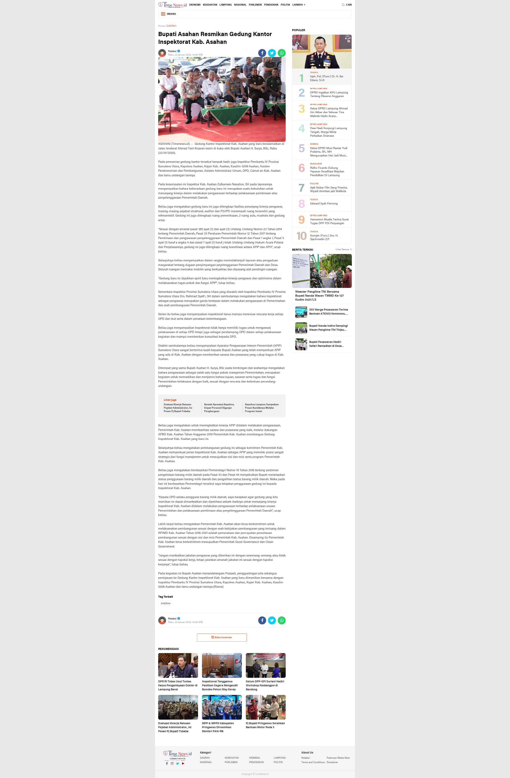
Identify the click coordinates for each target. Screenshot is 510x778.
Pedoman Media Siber (338, 758)
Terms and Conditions (313, 762)
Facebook (167, 768)
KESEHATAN (210, 5)
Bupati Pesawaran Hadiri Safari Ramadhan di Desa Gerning (325, 344)
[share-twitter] (272, 53)
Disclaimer (332, 762)
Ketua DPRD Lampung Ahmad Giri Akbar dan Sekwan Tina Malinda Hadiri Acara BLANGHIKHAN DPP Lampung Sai (329, 112)
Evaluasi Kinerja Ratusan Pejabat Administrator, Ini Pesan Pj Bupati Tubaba (178, 408)
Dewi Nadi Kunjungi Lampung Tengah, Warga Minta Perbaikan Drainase (328, 132)
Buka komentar (223, 637)
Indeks (171, 14)
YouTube (183, 768)
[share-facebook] (262, 53)
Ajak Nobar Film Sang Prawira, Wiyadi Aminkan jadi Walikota (328, 189)
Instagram (172, 768)
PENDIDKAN (271, 5)
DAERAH (166, 603)
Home (161, 26)
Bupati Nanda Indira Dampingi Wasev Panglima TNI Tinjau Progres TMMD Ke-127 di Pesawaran (328, 328)
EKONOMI (195, 5)
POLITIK (285, 5)
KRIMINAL (254, 758)
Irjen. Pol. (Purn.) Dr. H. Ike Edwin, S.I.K (326, 78)
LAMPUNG (226, 5)
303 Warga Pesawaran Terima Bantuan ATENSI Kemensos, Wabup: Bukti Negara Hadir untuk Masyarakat (328, 312)
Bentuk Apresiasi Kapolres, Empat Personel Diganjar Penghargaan (219, 408)
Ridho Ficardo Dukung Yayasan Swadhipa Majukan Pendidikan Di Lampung (327, 172)
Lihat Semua (342, 249)
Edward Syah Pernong (324, 203)
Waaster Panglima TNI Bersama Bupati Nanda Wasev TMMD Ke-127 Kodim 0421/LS (319, 295)
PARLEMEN (255, 5)
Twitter (177, 768)
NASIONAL (240, 5)
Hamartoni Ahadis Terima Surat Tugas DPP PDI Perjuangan (329, 221)
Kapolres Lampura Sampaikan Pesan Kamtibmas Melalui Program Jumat (262, 408)
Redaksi (305, 758)
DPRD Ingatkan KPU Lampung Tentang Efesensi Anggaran (329, 94)
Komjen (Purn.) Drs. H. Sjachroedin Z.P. (324, 237)
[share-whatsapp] (282, 53)
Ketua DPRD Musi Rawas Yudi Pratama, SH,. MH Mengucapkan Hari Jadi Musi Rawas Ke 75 (328, 152)
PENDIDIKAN (256, 762)
